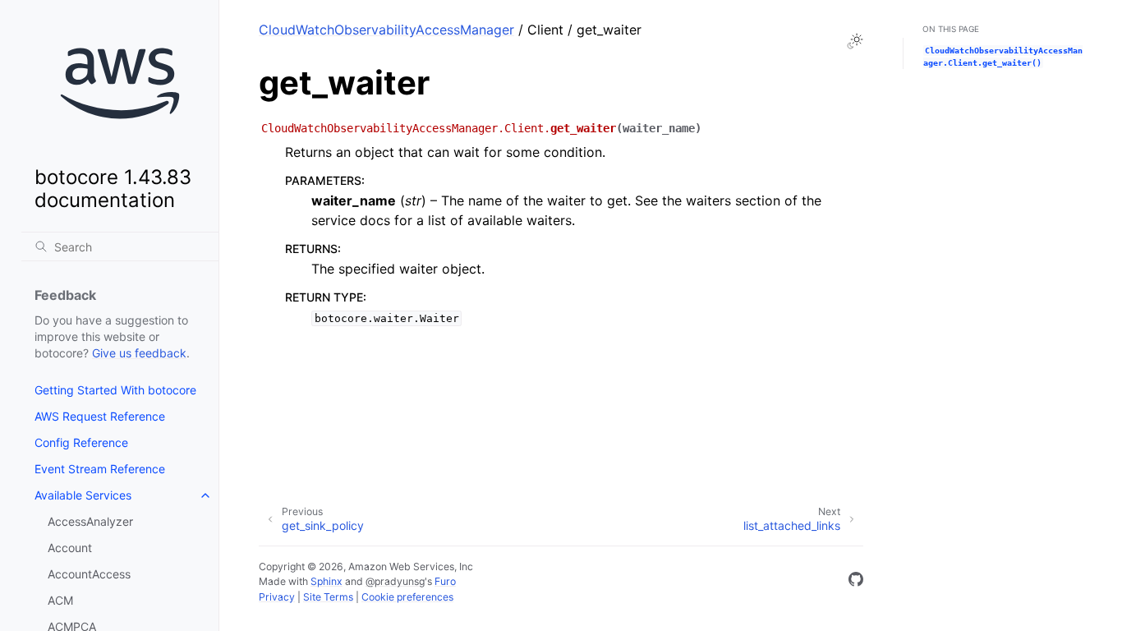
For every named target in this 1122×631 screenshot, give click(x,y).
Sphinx (326, 581)
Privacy (277, 597)
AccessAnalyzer (90, 521)
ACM (60, 600)
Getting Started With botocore (115, 390)
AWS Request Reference (99, 416)
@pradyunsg (395, 581)
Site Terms (328, 597)
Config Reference (81, 442)
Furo (445, 581)
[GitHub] (855, 582)
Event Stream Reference (99, 469)
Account (70, 548)
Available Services (82, 495)
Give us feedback (139, 353)
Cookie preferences (407, 597)
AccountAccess (89, 574)
